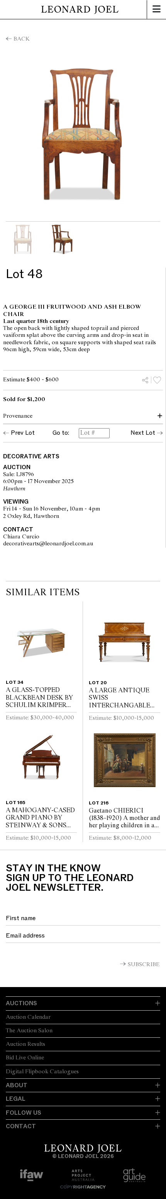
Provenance (17, 416)
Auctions (21, 1003)
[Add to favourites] (157, 379)
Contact (21, 1126)
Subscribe (144, 964)
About (16, 1085)
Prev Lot (23, 433)
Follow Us (23, 1113)
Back (22, 39)
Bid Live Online (25, 1057)
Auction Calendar (28, 1017)
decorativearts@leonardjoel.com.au (84, 543)
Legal (15, 1099)
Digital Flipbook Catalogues (42, 1071)
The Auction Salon (29, 1030)
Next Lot (142, 433)
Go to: (61, 433)
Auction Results (25, 1044)
